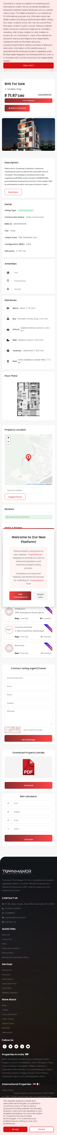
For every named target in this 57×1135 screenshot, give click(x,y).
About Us (6, 935)
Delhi (4, 1059)
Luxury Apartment (9, 1014)
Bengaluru (42, 1063)
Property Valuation (10, 993)
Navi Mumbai (42, 1073)
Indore (48, 1069)
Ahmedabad (24, 1063)
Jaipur (34, 1063)
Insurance (6, 975)
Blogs (4, 1005)
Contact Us (7, 939)
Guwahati (6, 1073)
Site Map (6, 1028)
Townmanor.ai (34, 554)
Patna (15, 1069)
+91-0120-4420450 (13, 909)
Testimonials (7, 1032)
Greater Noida (25, 1059)
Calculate (28, 839)
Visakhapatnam (32, 1076)
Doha (11, 1090)
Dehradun (41, 1066)
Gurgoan (6, 1063)
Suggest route (15, 497)
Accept (15, 1129)
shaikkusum (20, 609)
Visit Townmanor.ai (20, 595)
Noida (45, 1059)
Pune (21, 1076)
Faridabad (37, 1059)
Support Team (8, 1023)
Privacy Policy (7, 953)
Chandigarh (23, 1066)
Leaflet (28, 484)
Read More (13, 192)
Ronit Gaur (19, 645)
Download (28, 785)
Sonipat (31, 1073)
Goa (50, 1063)
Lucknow (14, 1063)
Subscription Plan (9, 984)
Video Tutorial (8, 1019)
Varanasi (15, 1073)
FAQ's (4, 944)
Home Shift (6, 988)
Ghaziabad (12, 1059)
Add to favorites (18, 108)
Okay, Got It (28, 65)
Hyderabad (7, 1069)
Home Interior (7, 979)
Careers (5, 1010)
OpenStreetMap (38, 484)
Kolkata (33, 1066)
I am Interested (29, 100)
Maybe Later (40, 595)
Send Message (28, 739)
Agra (16, 1076)
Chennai (5, 1066)
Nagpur (24, 1073)
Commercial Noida (23, 627)
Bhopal (22, 1069)
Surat (42, 1076)
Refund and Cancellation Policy (15, 957)
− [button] (8, 441)
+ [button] (8, 437)
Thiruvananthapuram (35, 1069)
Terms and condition (10, 948)
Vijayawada (7, 1076)
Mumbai (13, 1066)
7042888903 (10, 913)
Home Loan (7, 970)
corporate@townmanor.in (15, 918)
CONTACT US (10, 922)
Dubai (4, 1090)
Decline (41, 1129)
